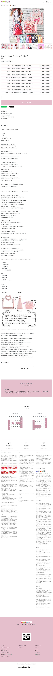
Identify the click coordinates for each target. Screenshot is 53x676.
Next (42, 26)
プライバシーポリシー (5, 656)
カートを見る (37, 652)
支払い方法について (5, 652)
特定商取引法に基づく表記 (6, 113)
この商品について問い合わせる (7, 116)
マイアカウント (38, 645)
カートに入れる (28, 102)
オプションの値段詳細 (5, 115)
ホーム (2, 5)
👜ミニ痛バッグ (13, 5)
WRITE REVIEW (25, 368)
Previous (11, 26)
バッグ (7, 5)
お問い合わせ (37, 654)
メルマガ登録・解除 (22, 645)
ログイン (37, 650)
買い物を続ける (4, 118)
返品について (4, 111)
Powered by (20, 667)
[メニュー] (51, 2)
